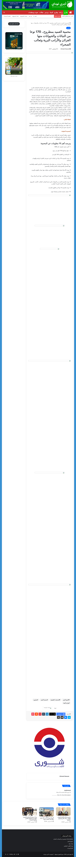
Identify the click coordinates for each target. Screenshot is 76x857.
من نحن (30, 16)
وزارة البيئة (66, 703)
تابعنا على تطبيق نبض (14, 23)
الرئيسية (67, 23)
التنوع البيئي (66, 700)
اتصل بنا (35, 16)
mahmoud (67, 790)
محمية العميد (44, 700)
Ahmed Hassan (65, 49)
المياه (51, 12)
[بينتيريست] (40, 714)
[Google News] (47, 708)
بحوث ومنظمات (33, 12)
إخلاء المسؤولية (15, 16)
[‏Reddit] (36, 714)
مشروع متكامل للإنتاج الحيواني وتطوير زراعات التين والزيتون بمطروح (64, 818)
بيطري (56, 12)
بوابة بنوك (71, 843)
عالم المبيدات (70, 848)
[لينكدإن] (47, 714)
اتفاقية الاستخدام (7, 16)
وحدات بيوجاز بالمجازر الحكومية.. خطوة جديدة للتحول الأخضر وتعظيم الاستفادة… (30, 818)
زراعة (61, 12)
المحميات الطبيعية (55, 700)
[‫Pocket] (32, 714)
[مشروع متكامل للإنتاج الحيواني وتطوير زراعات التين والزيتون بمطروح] (63, 811)
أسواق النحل (70, 841)
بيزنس (47, 12)
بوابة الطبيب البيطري (68, 846)
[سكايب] (69, 717)
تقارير (66, 12)
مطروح (35, 700)
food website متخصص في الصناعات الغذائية (63, 839)
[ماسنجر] (65, 717)
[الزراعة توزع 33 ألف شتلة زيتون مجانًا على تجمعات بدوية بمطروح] (46, 811)
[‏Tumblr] (43, 714)
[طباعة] (58, 717)
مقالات (41, 12)
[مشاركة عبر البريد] (62, 717)
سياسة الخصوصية (23, 16)
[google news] (4, 854)
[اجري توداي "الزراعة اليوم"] (62, 4)
